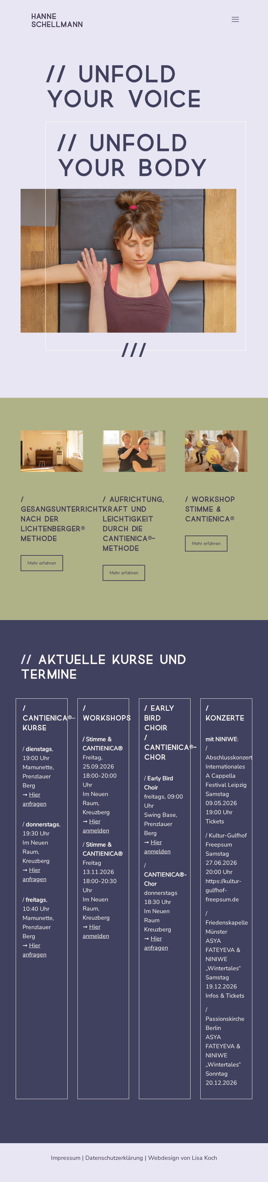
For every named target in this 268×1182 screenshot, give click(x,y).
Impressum (65, 1158)
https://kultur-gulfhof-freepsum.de (224, 890)
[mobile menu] (235, 19)
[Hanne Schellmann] (57, 19)
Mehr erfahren (41, 563)
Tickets (215, 821)
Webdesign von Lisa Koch (182, 1158)
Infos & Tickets (225, 996)
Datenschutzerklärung (114, 1158)
